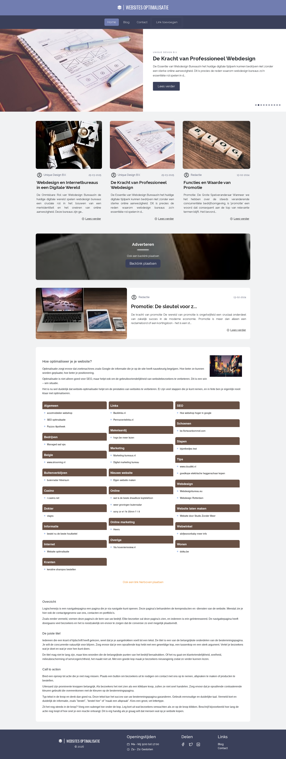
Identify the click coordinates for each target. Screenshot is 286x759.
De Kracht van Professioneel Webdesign (139, 185)
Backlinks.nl (119, 412)
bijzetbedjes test (188, 448)
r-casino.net (53, 497)
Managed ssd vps (56, 444)
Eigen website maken (124, 480)
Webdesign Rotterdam (191, 497)
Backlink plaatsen (143, 263)
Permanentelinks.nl (123, 419)
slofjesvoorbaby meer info (193, 533)
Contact (142, 22)
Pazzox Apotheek (56, 426)
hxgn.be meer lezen (123, 437)
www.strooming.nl (56, 462)
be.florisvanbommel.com (193, 430)
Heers (116, 529)
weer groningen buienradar (127, 504)
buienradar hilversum (58, 480)
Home (111, 22)
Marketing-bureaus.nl (124, 455)
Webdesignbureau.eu (191, 491)
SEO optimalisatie (56, 419)
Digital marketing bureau (126, 462)
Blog (126, 22)
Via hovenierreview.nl (124, 547)
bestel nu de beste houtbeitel (62, 533)
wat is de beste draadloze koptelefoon (133, 497)
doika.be (184, 551)
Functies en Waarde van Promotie (207, 185)
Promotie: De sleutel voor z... (164, 306)
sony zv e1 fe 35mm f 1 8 (126, 511)
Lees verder (166, 86)
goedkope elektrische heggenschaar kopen (202, 473)
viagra (50, 515)
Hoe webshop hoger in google (195, 412)
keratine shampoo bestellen (61, 569)
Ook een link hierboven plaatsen (143, 582)
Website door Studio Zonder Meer (197, 515)
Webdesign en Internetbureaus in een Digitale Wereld (67, 185)
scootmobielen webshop (59, 412)
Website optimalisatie (58, 551)
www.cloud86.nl (188, 466)
